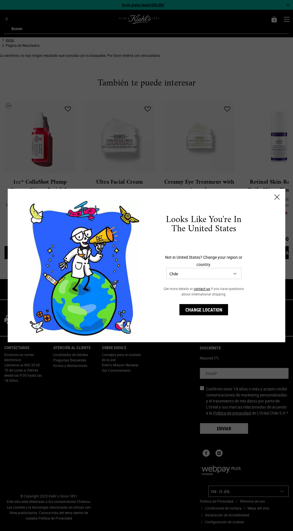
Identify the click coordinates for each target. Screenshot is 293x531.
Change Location (203, 310)
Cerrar (277, 197)
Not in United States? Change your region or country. (203, 260)
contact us (202, 288)
